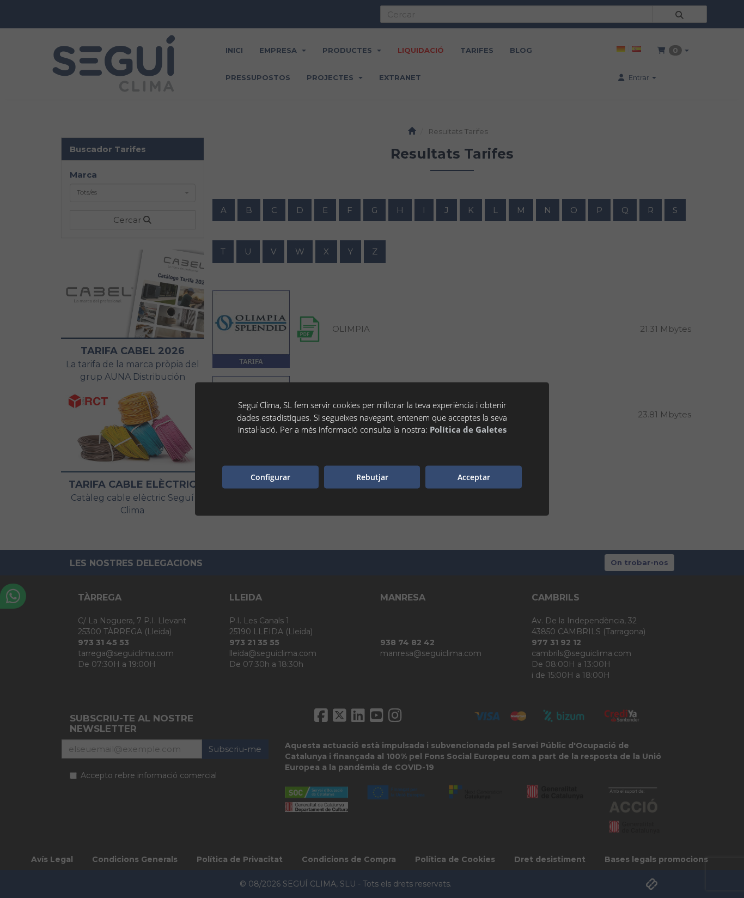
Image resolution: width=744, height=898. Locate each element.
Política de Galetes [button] (468, 429)
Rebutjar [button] (372, 476)
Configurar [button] (270, 476)
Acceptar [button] (474, 476)
